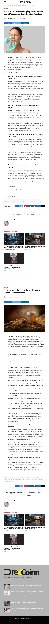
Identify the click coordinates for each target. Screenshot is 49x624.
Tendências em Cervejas (8, 481)
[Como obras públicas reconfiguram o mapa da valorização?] (7, 603)
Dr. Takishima (23, 201)
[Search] (44, 2)
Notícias (5, 8)
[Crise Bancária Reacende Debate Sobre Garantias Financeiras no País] (7, 586)
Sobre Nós (31, 621)
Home (18, 621)
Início (4, 5)
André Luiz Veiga (21, 477)
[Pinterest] (5, 69)
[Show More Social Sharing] (31, 23)
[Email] (5, 72)
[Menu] (5, 2)
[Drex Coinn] (24, 2)
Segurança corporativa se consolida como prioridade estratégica (35, 247)
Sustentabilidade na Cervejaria (36, 479)
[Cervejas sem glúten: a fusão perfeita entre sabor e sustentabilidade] (24, 318)
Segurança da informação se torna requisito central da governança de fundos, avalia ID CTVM (12, 267)
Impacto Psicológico (31, 201)
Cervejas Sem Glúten (8, 479)
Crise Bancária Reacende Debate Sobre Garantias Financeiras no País (26, 585)
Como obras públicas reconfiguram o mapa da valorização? (24, 602)
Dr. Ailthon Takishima (15, 201)
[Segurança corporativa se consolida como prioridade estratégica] (35, 239)
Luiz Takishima (39, 201)
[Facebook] (5, 60)
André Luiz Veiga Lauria (30, 477)
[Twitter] (5, 63)
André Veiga (38, 477)
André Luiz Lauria (13, 477)
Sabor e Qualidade (26, 479)
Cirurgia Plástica (7, 201)
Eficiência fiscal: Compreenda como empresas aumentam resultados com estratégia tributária (27, 609)
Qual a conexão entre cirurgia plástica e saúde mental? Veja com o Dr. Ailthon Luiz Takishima (35, 494)
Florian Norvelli (10, 18)
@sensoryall (22, 189)
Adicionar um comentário (24, 275)
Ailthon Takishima (17, 199)
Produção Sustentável (17, 479)
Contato (26, 621)
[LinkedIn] (5, 66)
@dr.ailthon (16, 189)
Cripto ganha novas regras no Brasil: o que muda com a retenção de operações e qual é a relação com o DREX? (14, 248)
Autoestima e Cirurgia (26, 199)
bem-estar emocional (35, 199)
